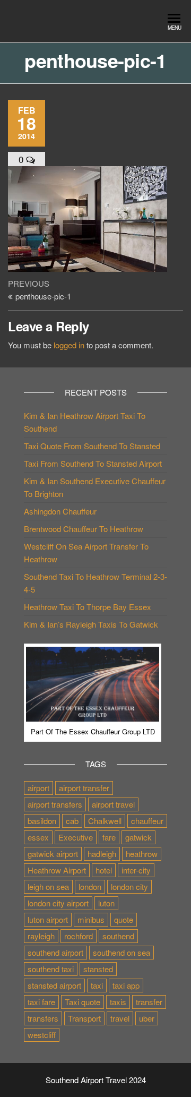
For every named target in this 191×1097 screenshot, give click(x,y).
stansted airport (54, 985)
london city (129, 886)
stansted (98, 968)
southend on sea (121, 952)
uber (146, 1018)
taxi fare (41, 1001)
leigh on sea (48, 886)
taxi (97, 985)
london (90, 886)
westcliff (42, 1034)
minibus (91, 919)
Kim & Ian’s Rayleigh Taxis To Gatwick (91, 624)
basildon (42, 820)
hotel (104, 870)
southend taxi (51, 968)
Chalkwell (104, 820)
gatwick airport (53, 853)
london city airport (58, 903)
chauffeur (147, 820)
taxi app (126, 985)
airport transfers (55, 804)
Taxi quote (82, 1001)
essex (38, 837)
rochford (78, 935)
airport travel (113, 804)
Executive (75, 837)
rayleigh (41, 935)
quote (123, 919)
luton (106, 903)
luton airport (48, 919)
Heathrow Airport (57, 870)
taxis (118, 1001)
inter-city (136, 870)
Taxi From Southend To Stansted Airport (93, 463)
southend (118, 935)
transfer (149, 1001)
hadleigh (102, 853)
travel (119, 1018)
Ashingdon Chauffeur (60, 511)
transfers (43, 1018)
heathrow (142, 853)
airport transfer (84, 787)
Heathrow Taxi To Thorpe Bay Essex (87, 606)
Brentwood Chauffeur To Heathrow (83, 528)
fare (109, 837)
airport (38, 787)
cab (72, 820)
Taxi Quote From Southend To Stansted (92, 445)
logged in (69, 344)
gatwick (138, 837)
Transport (84, 1018)
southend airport (55, 952)
